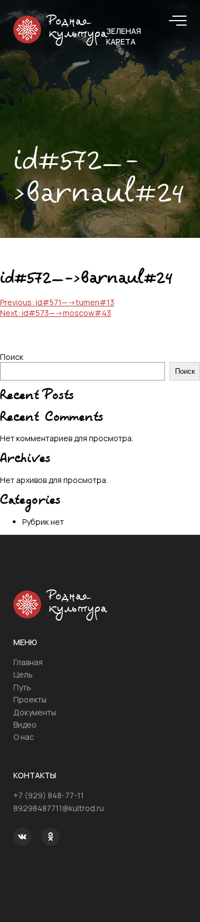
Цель (23, 674)
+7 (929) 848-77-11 (48, 795)
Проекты (30, 699)
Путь (22, 687)
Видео (25, 724)
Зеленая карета (123, 36)
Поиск (11, 357)
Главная (28, 662)
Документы (34, 712)
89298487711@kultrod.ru (58, 808)
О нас (23, 736)
